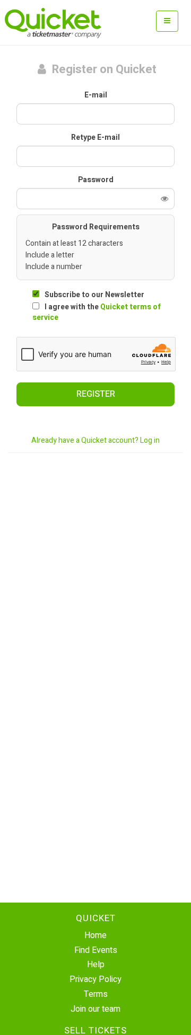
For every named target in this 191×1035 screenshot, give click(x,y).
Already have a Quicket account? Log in (95, 440)
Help (96, 964)
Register (95, 394)
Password (96, 180)
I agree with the (96, 312)
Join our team (95, 1009)
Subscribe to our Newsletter (94, 294)
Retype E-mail (95, 137)
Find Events (95, 950)
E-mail (95, 95)
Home (95, 935)
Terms (96, 994)
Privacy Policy (95, 979)
